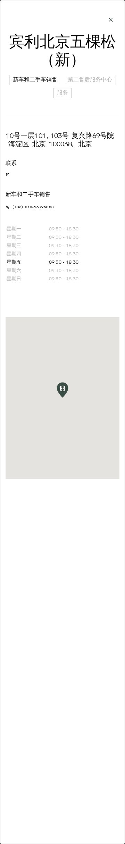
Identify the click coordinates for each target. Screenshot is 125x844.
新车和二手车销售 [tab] (35, 79)
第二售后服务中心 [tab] (90, 79)
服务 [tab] (62, 93)
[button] (62, 390)
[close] (110, 19)
